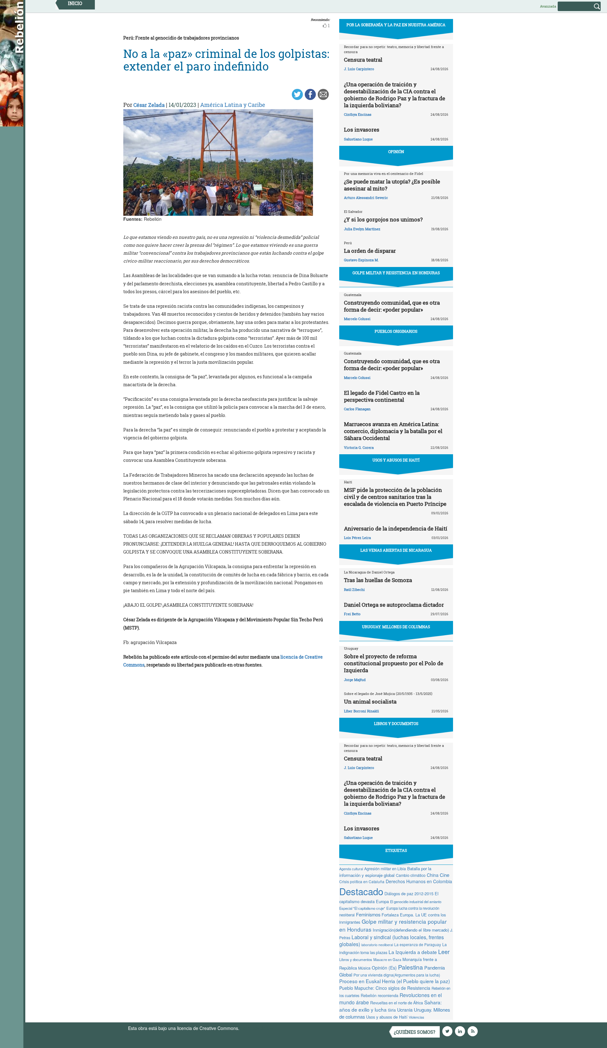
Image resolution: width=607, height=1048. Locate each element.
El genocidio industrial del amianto (415, 901)
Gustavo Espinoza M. (361, 259)
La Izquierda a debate (413, 951)
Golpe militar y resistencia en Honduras (396, 272)
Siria (392, 1010)
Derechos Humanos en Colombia (419, 881)
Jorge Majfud (355, 679)
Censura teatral (363, 59)
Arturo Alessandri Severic (366, 197)
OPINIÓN (396, 151)
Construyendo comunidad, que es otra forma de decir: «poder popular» (392, 306)
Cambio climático (411, 875)
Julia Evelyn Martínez (362, 228)
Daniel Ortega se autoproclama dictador (394, 604)
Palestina (410, 967)
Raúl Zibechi (354, 589)
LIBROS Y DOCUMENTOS (396, 723)
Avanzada (548, 6)
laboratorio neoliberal (377, 944)
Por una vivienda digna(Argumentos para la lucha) (396, 974)
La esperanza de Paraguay (417, 944)
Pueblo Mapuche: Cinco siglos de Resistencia (384, 988)
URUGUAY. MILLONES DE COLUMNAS (396, 626)
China (432, 875)
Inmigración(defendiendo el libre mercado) (411, 930)
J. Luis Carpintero (359, 68)
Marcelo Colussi (357, 318)
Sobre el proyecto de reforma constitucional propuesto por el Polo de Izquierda (393, 663)
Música (364, 968)
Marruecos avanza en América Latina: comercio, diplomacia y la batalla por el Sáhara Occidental (393, 431)
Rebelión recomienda (379, 995)
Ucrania (405, 1009)
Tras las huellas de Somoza (378, 580)
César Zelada (149, 105)
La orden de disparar (370, 250)
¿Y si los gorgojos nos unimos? (383, 219)
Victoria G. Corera (359, 447)
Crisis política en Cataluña (361, 881)
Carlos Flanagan (357, 408)
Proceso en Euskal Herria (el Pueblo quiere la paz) (394, 980)
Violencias (416, 1017)
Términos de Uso (258, 1028)
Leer (444, 951)
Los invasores (361, 129)
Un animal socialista (370, 701)
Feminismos (368, 914)
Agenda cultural (351, 868)
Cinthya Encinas (357, 114)
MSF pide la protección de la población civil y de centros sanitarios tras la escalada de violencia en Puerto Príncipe (395, 496)
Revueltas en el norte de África (396, 1003)
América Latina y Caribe (232, 105)
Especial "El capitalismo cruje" (362, 908)
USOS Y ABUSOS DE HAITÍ (396, 459)
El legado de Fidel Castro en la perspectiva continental (382, 396)
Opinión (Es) (384, 967)
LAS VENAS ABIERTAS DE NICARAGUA (396, 550)
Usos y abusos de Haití (387, 1017)
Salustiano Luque (358, 139)
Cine (444, 874)
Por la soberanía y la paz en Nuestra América (395, 24)
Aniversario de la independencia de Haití (395, 528)
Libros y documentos (355, 959)
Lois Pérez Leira (357, 537)
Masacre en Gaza (387, 959)
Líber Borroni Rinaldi (361, 711)
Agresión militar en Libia (385, 868)
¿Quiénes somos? (414, 1032)
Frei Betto (352, 613)
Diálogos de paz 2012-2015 (408, 893)
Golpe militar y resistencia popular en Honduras (393, 925)
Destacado (361, 891)
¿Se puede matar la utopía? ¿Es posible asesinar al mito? (392, 185)
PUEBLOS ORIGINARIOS (396, 331)
